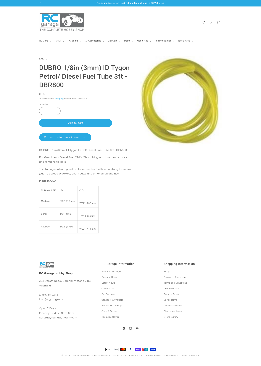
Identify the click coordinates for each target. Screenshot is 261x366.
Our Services (108, 294)
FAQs (167, 271)
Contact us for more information (65, 137)
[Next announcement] (221, 3)
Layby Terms (170, 300)
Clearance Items (173, 311)
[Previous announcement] (40, 3)
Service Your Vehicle (112, 300)
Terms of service (153, 355)
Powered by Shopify (101, 355)
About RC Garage (111, 271)
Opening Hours (110, 277)
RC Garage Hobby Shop (80, 355)
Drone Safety (171, 317)
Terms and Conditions (175, 283)
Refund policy (119, 355)
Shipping (59, 99)
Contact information (190, 355)
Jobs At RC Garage (112, 305)
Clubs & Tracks (109, 311)
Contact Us (108, 288)
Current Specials (173, 305)
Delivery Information (174, 277)
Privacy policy (135, 355)
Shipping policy (171, 355)
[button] (45, 40)
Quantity (43, 104)
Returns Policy (171, 294)
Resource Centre (110, 317)
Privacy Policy (171, 288)
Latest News (108, 283)
